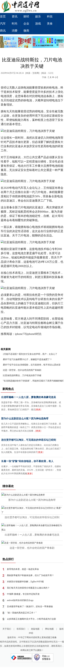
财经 (26, 16)
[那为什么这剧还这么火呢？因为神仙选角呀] (23, 495)
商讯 (3, 30)
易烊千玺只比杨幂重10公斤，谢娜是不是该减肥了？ (27, 359)
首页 (3, 16)
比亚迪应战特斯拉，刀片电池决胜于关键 (22, 375)
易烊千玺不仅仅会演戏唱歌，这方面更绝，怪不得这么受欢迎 (31, 365)
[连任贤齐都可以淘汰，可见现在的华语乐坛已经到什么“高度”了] (32, 512)
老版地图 (35, 629)
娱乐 (38, 16)
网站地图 (49, 629)
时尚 (14, 23)
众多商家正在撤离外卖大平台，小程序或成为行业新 (31, 619)
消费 (14, 30)
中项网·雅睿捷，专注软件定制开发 (23, 594)
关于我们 (6, 629)
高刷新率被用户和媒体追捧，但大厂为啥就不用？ (30, 575)
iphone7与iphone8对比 (28, 333)
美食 (50, 23)
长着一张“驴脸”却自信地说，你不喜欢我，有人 (27, 461)
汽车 (3, 23)
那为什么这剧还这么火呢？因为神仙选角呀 (25, 418)
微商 (26, 30)
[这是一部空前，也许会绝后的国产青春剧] (22, 543)
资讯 (14, 16)
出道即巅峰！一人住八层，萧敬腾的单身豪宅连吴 (28, 397)
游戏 (38, 23)
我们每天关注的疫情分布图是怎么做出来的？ (28, 588)
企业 (26, 23)
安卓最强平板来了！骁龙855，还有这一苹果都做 (30, 606)
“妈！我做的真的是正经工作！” (21, 612)
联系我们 (21, 629)
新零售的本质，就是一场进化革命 (23, 569)
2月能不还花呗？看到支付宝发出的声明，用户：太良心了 (30, 354)
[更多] (38, 409)
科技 (50, 16)
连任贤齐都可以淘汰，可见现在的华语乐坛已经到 (28, 440)
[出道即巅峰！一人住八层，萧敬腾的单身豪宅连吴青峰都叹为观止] (32, 529)
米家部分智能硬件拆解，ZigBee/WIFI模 (25, 581)
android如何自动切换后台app (20, 600)
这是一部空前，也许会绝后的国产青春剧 (22, 370)
